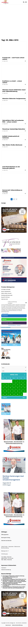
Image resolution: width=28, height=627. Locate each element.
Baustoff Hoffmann (5, 297)
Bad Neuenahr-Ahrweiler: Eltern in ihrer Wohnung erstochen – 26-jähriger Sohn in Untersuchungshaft (14, 581)
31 (21, 394)
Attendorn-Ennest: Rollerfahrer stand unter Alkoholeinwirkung (13, 90)
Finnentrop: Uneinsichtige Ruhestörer (13, 129)
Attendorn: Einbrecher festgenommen (14, 98)
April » (24, 397)
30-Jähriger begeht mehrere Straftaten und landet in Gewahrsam (14, 585)
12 (3, 387)
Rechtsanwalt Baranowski (6, 295)
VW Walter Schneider (5, 289)
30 (17, 394)
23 (17, 391)
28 (10, 394)
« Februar (4, 397)
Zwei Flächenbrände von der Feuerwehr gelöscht (11, 167)
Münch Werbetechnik (5, 291)
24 (21, 391)
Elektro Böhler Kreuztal (6, 293)
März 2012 (14, 375)
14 (10, 387)
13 (6, 387)
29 (14, 394)
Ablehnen (4, 319)
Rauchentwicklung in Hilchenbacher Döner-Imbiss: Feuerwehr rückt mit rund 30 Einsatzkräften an (14, 587)
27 (6, 394)
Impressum (19, 325)
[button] (26, 302)
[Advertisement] (14, 22)
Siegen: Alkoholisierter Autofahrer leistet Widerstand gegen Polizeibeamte (12, 583)
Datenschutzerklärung (12, 325)
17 (21, 387)
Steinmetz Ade (4, 299)
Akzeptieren (5, 315)
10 (21, 384)
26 (3, 394)
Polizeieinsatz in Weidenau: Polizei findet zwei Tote (14, 579)
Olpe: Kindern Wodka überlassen (12, 145)
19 (3, 391)
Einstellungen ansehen (7, 322)
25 (24, 391)
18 (24, 387)
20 (6, 391)
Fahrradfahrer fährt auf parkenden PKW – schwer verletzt (13, 121)
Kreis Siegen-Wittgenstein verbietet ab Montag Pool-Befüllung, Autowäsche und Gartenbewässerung (13, 577)
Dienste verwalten (5, 313)
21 (10, 391)
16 (17, 387)
